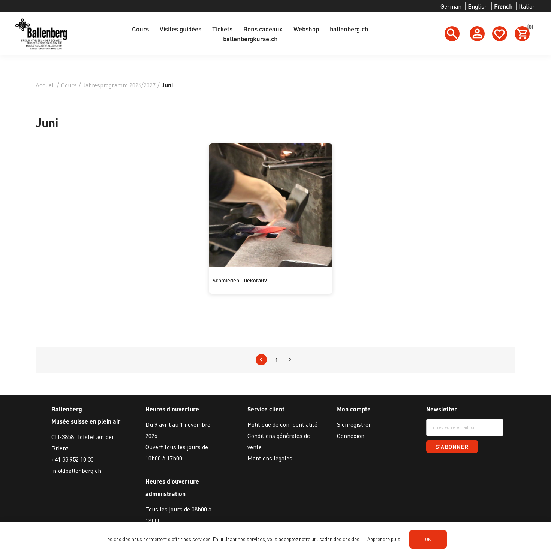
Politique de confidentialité (282, 424)
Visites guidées (180, 29)
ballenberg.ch (349, 29)
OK (428, 539)
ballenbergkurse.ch (250, 38)
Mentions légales (269, 458)
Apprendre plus (383, 539)
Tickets (222, 29)
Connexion (350, 435)
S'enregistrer (354, 424)
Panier (528, 28)
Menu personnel (477, 33)
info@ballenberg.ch (76, 470)
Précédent (261, 359)
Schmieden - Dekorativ (240, 280)
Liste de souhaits (499, 33)
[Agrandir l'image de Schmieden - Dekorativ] (270, 265)
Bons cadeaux (263, 29)
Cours (140, 29)
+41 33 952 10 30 (72, 459)
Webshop (306, 29)
